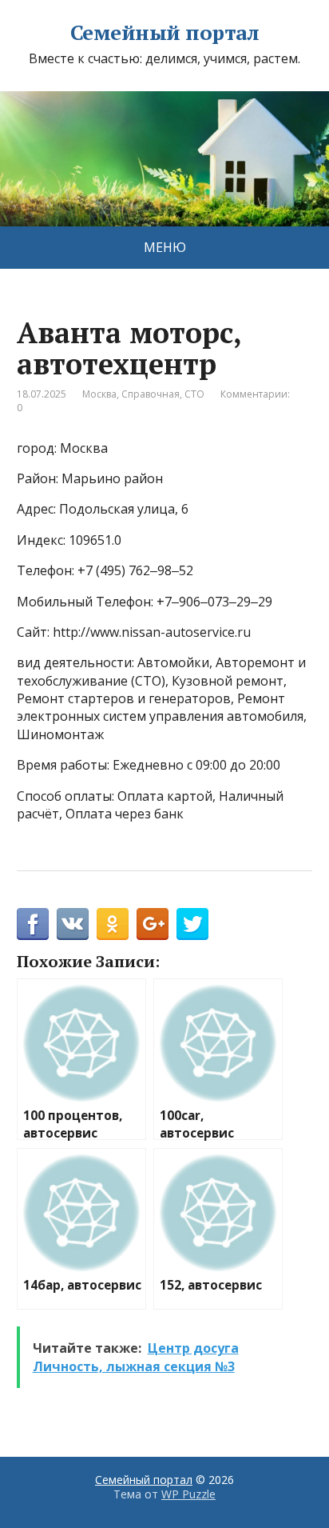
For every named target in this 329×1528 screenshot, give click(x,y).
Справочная (150, 394)
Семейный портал (164, 33)
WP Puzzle (188, 1494)
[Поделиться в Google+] (152, 924)
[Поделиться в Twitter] (192, 924)
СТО (194, 394)
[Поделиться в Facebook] (33, 924)
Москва (99, 394)
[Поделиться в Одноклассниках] (113, 924)
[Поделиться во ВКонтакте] (73, 924)
